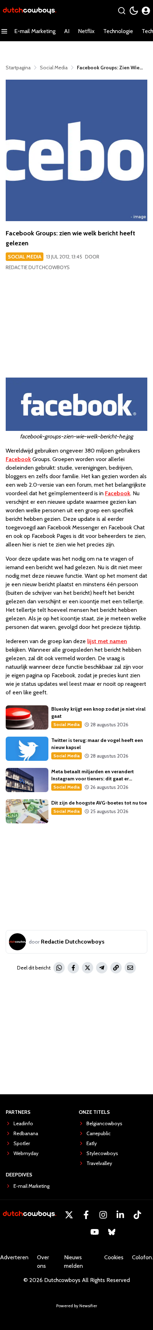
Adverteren (14, 1257)
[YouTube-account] (94, 1232)
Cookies (113, 1257)
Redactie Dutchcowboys (38, 267)
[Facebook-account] (86, 1215)
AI (66, 31)
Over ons (43, 1261)
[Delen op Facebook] (73, 967)
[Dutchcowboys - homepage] (29, 11)
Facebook (18, 459)
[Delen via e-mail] (130, 967)
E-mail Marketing (35, 31)
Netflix (86, 31)
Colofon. (142, 1257)
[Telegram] (101, 967)
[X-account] (69, 1215)
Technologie (118, 31)
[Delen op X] (87, 967)
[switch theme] (134, 11)
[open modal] (146, 10)
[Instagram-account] (103, 1215)
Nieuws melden (73, 1261)
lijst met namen (107, 641)
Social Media (24, 256)
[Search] (121, 10)
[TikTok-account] (137, 1215)
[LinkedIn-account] (120, 1215)
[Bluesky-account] (111, 1232)
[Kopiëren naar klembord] (116, 967)
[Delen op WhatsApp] (59, 967)
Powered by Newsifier (76, 1305)
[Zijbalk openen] (4, 31)
